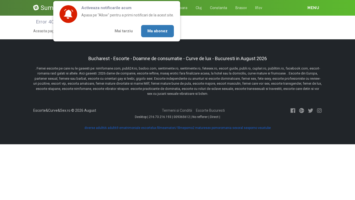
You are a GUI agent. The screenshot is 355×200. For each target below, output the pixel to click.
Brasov (241, 8)
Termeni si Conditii (177, 110)
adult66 (101, 128)
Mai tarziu (124, 31)
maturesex (203, 128)
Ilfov (258, 8)
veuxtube (264, 128)
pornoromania (222, 128)
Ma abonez (157, 31)
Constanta (218, 8)
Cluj (199, 8)
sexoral (237, 128)
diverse (89, 128)
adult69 (113, 128)
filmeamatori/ (167, 128)
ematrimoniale (129, 128)
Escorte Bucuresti (210, 110)
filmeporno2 (186, 128)
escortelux (148, 128)
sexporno (250, 128)
